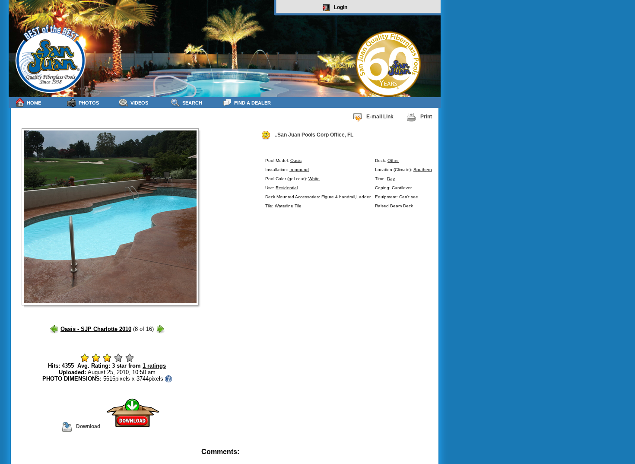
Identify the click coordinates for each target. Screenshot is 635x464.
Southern (422, 169)
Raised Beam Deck (394, 205)
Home (34, 102)
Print (426, 117)
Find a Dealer (252, 102)
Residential (287, 187)
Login (340, 7)
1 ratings (154, 365)
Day (391, 178)
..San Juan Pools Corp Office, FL (314, 135)
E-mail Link (380, 117)
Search (192, 102)
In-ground (299, 169)
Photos (89, 102)
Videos (139, 102)
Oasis (296, 160)
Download (88, 426)
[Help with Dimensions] (168, 378)
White (314, 178)
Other (393, 160)
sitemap (430, 458)
